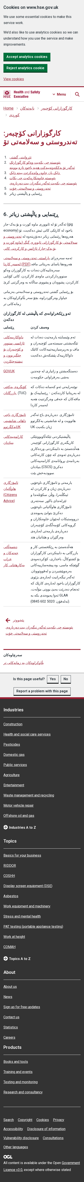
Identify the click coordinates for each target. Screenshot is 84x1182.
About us (10, 987)
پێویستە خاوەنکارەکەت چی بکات (32, 178)
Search (8, 1120)
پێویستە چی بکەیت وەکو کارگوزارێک (35, 162)
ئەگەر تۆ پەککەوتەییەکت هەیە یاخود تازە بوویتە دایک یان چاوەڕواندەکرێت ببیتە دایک (42, 170)
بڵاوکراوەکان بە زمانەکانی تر (23, 663)
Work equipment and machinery (26, 906)
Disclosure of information (46, 1129)
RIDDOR (9, 866)
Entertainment (13, 785)
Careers (9, 1037)
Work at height (14, 937)
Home (8, 108)
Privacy (58, 1120)
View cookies (13, 79)
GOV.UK (9, 371)
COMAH (9, 947)
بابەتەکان (27, 108)
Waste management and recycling (28, 795)
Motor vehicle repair (18, 805)
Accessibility (13, 1129)
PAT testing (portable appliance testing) (33, 926)
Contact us (11, 1017)
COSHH (9, 876)
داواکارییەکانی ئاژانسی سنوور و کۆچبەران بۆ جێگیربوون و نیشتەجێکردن (14, 349)
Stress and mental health (22, 916)
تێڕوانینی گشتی (20, 157)
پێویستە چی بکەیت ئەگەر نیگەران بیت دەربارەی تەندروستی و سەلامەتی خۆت (43, 185)
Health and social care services (27, 734)
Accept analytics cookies (26, 57)
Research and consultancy (23, 1092)
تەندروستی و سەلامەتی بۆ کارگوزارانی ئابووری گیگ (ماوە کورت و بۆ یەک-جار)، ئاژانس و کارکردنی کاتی (40, 242)
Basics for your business (22, 855)
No (66, 679)
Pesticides (11, 744)
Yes (53, 679)
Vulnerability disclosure (21, 1138)
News (7, 997)
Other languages (15, 1147)
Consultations (53, 1138)
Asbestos (10, 896)
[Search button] (77, 94)
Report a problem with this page (42, 691)
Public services (15, 765)
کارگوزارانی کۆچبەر (56, 108)
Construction (12, 724)
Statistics (10, 1027)
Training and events (18, 1072)
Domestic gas (14, 755)
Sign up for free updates (21, 1007)
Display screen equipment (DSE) (27, 886)
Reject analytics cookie (25, 68)
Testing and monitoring (20, 1082)
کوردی (14, 115)
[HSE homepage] (21, 94)
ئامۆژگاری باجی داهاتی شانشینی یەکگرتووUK (14, 421)
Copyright (25, 1120)
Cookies (42, 1120)
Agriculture (11, 775)
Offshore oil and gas (18, 816)
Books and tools (15, 1062)
